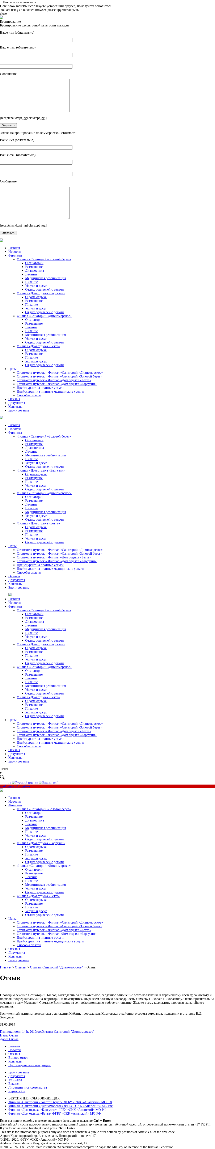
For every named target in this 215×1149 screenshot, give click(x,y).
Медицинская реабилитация (45, 278)
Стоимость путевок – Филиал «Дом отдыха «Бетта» (54, 380)
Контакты (15, 406)
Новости (14, 251)
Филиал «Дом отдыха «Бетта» (38, 346)
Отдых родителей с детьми (44, 289)
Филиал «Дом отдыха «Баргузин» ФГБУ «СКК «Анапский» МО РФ (57, 1109)
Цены (12, 369)
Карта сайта (16, 1091)
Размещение (34, 267)
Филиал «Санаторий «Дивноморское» (44, 316)
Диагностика (34, 270)
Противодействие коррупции (29, 1065)
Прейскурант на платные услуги (40, 387)
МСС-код (15, 1080)
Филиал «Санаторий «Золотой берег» (44, 259)
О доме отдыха (36, 297)
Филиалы (15, 255)
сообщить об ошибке (15, 786)
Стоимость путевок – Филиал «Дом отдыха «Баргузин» (57, 384)
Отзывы (14, 399)
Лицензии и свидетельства (27, 1087)
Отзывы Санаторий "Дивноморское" (68, 1031)
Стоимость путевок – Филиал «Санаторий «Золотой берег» (59, 376)
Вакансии (15, 1083)
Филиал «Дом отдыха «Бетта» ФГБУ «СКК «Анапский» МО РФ (54, 1113)
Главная (14, 248)
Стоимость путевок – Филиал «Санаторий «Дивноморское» (60, 372)
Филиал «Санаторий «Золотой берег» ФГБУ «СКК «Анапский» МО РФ (60, 1102)
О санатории (34, 263)
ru (10, 782)
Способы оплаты (29, 395)
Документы (16, 403)
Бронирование (18, 410)
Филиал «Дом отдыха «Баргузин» (41, 293)
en (37, 782)
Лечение (31, 274)
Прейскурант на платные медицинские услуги (50, 391)
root (39, 1031)
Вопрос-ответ (18, 1057)
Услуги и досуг (36, 285)
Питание (31, 282)
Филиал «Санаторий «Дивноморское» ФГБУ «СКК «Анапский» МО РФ (60, 1106)
